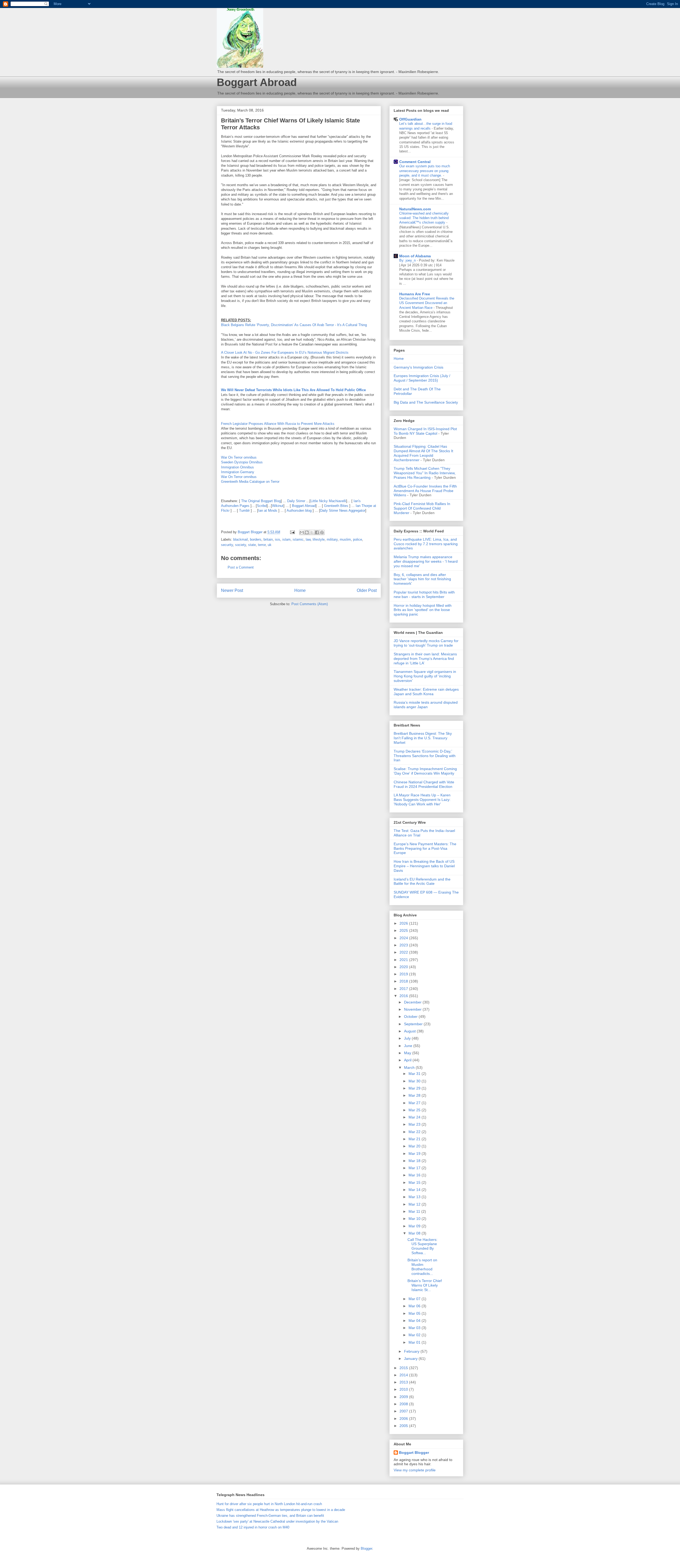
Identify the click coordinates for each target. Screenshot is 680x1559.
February (412, 1351)
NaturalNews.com (415, 209)
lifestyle (319, 539)
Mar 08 (415, 1233)
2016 (404, 996)
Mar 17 (415, 1168)
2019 (404, 974)
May (408, 1053)
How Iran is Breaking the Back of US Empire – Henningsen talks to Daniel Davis (424, 866)
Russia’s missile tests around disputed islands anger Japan (426, 704)
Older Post (367, 590)
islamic (298, 539)
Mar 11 (415, 1211)
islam (286, 539)
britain (268, 539)
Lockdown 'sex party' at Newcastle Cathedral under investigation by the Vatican (277, 1521)
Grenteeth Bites (336, 506)
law (308, 539)
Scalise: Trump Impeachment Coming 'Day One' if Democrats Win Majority (425, 771)
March (410, 1067)
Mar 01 (415, 1342)
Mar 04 (415, 1320)
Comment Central (415, 162)
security (227, 545)
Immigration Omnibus (237, 467)
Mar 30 (415, 1081)
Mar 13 (415, 1197)
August (410, 1031)
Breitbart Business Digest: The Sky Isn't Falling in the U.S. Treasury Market (423, 738)
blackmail (240, 539)
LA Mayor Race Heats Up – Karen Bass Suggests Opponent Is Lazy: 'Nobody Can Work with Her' (422, 799)
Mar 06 (415, 1306)
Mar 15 (415, 1182)
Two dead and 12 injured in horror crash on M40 (252, 1527)
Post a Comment (241, 567)
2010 (404, 1389)
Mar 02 (415, 1335)
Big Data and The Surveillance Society (426, 402)
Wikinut (277, 506)
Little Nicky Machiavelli (328, 501)
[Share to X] (311, 532)
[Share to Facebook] (317, 532)
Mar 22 (415, 1132)
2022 (404, 952)
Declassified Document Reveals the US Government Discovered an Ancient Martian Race (426, 303)
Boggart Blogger (414, 1452)
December (413, 1002)
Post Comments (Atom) (309, 604)
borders (255, 539)
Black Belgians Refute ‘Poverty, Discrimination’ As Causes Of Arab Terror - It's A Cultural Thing (294, 325)
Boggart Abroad (257, 82)
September (414, 1024)
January (411, 1358)
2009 (404, 1397)
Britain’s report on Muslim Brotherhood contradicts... (422, 1266)
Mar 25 (415, 1110)
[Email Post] (292, 532)
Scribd (262, 506)
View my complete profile (415, 1470)
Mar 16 (415, 1175)
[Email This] (301, 532)
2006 (404, 1418)
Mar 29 (415, 1088)
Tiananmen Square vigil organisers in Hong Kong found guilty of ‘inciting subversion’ (425, 676)
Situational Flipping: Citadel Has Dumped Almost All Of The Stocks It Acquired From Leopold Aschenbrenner (423, 453)
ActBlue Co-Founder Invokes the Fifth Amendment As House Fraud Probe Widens (425, 490)
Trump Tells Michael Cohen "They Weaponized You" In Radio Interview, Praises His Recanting (425, 473)
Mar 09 (415, 1226)
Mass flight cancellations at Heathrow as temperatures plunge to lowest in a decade (280, 1510)
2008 (404, 1404)
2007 (404, 1411)
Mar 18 (415, 1161)
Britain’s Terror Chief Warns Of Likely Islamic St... (424, 1285)
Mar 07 (415, 1299)
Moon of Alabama (415, 256)
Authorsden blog (299, 510)
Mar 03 (415, 1328)
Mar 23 (415, 1124)
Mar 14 (415, 1190)
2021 (404, 960)
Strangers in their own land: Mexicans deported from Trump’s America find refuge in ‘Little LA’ (425, 658)
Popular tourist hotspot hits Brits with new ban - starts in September (424, 594)
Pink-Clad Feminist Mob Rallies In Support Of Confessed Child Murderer (422, 508)
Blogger (366, 1549)
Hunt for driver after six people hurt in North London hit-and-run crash (269, 1504)
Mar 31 (415, 1073)
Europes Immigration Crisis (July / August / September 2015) (422, 378)
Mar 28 (415, 1095)
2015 (404, 1368)
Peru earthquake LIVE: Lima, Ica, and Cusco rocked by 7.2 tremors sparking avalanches (426, 543)
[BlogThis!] (306, 532)
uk (269, 545)
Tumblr (244, 510)
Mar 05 (415, 1313)
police (357, 539)
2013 (404, 1382)
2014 (404, 1375)
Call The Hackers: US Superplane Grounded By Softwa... (422, 1246)
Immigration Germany (237, 472)
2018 (404, 981)
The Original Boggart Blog (261, 501)
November (413, 1009)
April (408, 1060)
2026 (404, 923)
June (408, 1046)
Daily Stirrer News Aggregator (342, 510)
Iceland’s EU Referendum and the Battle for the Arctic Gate (422, 881)
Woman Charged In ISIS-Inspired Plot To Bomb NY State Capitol (425, 431)
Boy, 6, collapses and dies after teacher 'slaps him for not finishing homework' (422, 579)
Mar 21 (415, 1139)
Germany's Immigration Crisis (418, 367)
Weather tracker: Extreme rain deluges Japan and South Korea (426, 691)
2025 (404, 930)
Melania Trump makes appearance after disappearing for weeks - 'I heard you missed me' (426, 561)
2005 (404, 1426)
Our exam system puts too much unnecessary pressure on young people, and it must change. (424, 170)
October (411, 1016)
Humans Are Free (414, 294)
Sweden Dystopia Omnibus (242, 462)
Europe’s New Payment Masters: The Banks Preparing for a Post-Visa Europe (425, 848)
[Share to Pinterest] (322, 532)
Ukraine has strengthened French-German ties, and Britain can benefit (270, 1516)
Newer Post (232, 590)
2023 (404, 945)
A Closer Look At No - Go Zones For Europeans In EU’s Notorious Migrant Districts (284, 352)
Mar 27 (415, 1103)
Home (300, 590)
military (332, 539)
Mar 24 (415, 1117)
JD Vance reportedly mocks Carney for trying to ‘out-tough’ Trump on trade (426, 643)
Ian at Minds (267, 510)
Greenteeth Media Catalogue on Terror (250, 482)
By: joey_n (408, 260)
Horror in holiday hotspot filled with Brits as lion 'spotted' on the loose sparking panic (423, 610)
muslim (345, 539)
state (252, 545)
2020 (404, 967)
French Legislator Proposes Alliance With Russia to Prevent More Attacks (277, 424)
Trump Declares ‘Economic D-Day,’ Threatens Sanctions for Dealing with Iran (425, 755)
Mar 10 (415, 1218)
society (240, 545)
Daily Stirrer (296, 501)
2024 (404, 938)
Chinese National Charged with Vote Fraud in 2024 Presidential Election (424, 784)
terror (262, 545)
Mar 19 (415, 1153)
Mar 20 (415, 1146)
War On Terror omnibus (239, 457)
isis (277, 539)
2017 (404, 988)
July (408, 1038)
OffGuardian (410, 119)
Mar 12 (415, 1204)
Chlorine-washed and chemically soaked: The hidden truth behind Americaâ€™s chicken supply (424, 218)
